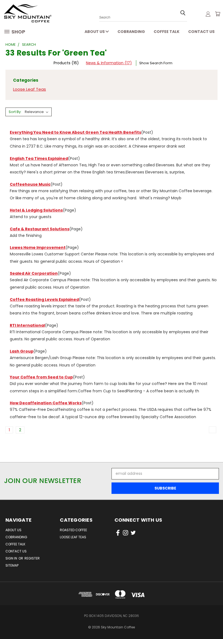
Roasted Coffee (73, 530)
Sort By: (15, 111)
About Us (95, 31)
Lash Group (21, 351)
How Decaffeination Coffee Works (46, 403)
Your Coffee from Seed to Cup (41, 377)
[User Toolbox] (208, 14)
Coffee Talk (166, 31)
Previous (214, 618)
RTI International (27, 325)
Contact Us (201, 31)
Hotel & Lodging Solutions (36, 210)
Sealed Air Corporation (34, 273)
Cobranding (131, 31)
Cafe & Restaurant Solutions (39, 229)
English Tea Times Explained (39, 158)
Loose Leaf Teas (29, 89)
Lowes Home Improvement (38, 247)
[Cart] (217, 14)
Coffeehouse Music (30, 184)
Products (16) (66, 63)
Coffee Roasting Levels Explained (44, 299)
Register (32, 558)
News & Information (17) (109, 63)
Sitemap (11, 565)
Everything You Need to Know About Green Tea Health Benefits (75, 132)
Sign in (11, 558)
